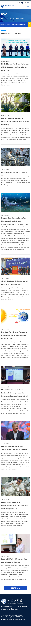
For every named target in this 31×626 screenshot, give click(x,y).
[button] (29, 24)
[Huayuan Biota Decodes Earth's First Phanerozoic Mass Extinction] (15, 202)
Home (5, 18)
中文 (25, 2)
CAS (18, 2)
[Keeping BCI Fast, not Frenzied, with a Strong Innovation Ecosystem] (15, 543)
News (9, 18)
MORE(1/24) (15, 588)
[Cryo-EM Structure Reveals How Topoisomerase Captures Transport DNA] (15, 430)
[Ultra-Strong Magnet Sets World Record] (15, 157)
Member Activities (18, 18)
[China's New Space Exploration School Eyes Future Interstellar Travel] (15, 266)
